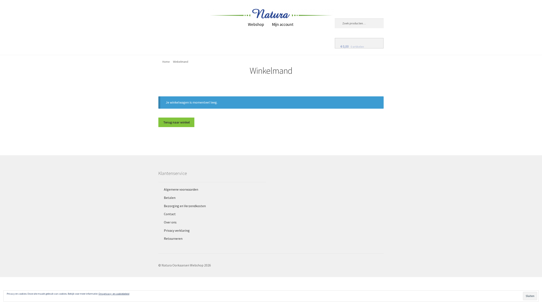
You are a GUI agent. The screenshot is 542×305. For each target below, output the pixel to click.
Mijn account (282, 24)
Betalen (170, 197)
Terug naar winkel (176, 122)
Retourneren (173, 238)
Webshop (256, 24)
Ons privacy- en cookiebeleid (113, 293)
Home (166, 62)
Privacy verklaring (177, 230)
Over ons (170, 222)
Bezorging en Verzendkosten (185, 206)
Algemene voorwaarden (181, 189)
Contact (170, 214)
